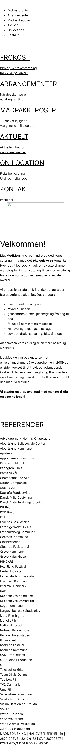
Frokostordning (19, 10)
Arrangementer (18, 15)
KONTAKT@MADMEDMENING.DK (24, 743)
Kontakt (13, 35)
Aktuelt (13, 25)
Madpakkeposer (19, 20)
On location (16, 30)
